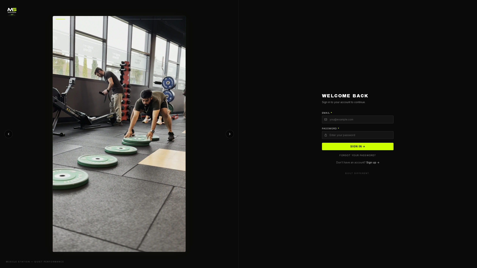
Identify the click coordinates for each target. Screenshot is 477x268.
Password (330, 128)
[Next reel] (230, 134)
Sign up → (372, 162)
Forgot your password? (357, 155)
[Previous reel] (8, 134)
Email (327, 112)
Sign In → (357, 146)
